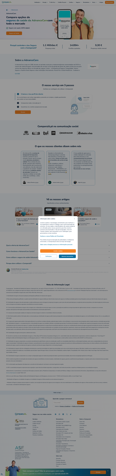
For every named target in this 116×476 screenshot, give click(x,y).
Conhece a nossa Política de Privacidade (52, 236)
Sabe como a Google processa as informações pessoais (56, 244)
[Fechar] (74, 218)
